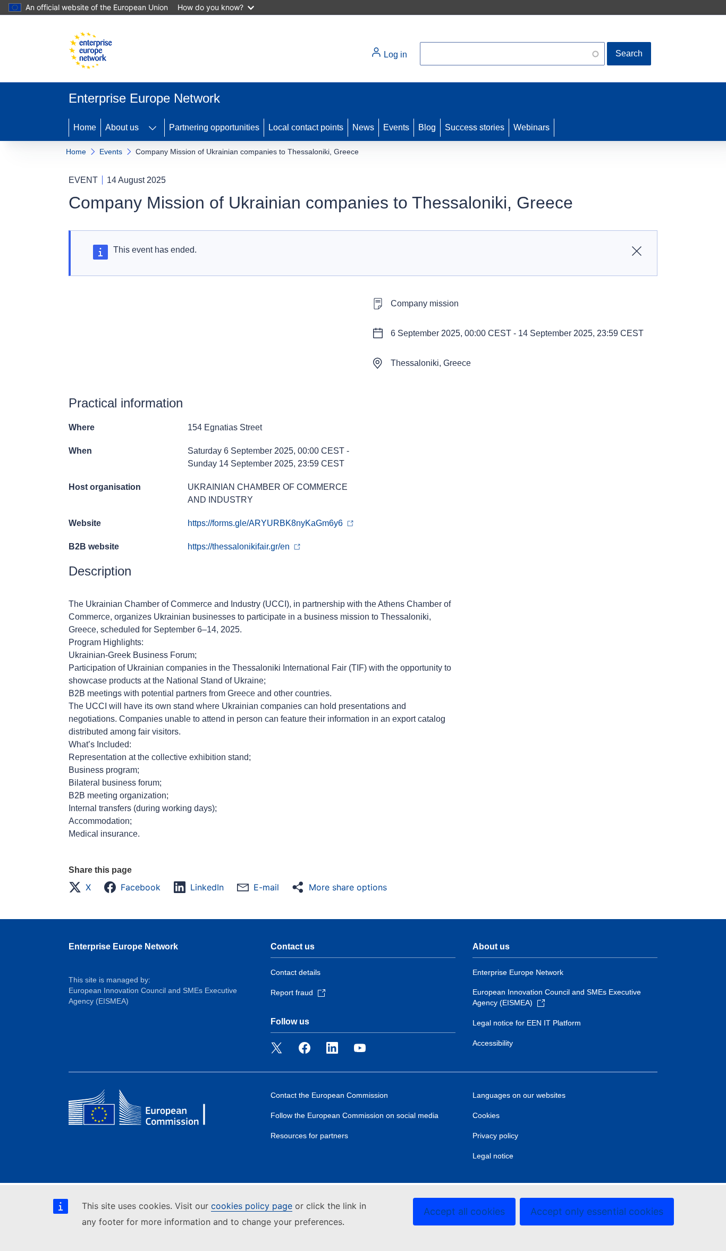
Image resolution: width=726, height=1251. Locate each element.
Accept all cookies (464, 1211)
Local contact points (305, 127)
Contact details (295, 972)
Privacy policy (495, 1135)
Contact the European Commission (329, 1095)
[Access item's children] (152, 127)
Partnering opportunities (214, 127)
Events (396, 127)
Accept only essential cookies (596, 1211)
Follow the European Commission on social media (354, 1115)
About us (122, 127)
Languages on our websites (518, 1095)
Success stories (474, 127)
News (363, 127)
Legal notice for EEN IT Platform (526, 1023)
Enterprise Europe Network (123, 946)
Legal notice (492, 1156)
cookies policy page (251, 1205)
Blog (427, 127)
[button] (83, 887)
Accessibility (492, 1043)
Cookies (486, 1115)
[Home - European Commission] (90, 50)
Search (629, 53)
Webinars (531, 127)
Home (84, 127)
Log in (394, 54)
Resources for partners (309, 1135)
